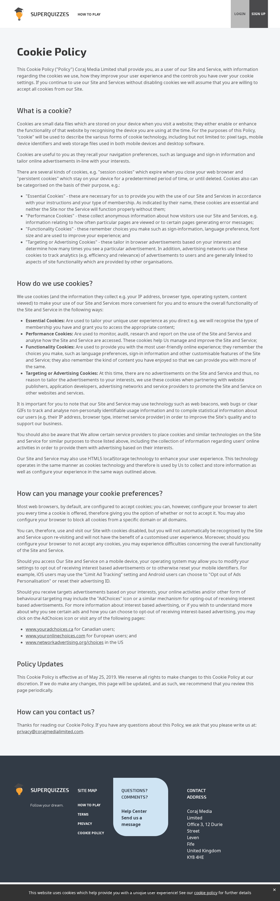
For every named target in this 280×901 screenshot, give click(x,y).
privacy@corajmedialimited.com (50, 732)
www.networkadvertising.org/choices (65, 642)
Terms (83, 814)
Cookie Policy (91, 833)
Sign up (259, 13)
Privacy (85, 823)
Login (240, 13)
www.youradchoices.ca (49, 629)
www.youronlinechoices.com (55, 636)
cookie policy (205, 892)
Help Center (134, 811)
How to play (89, 14)
